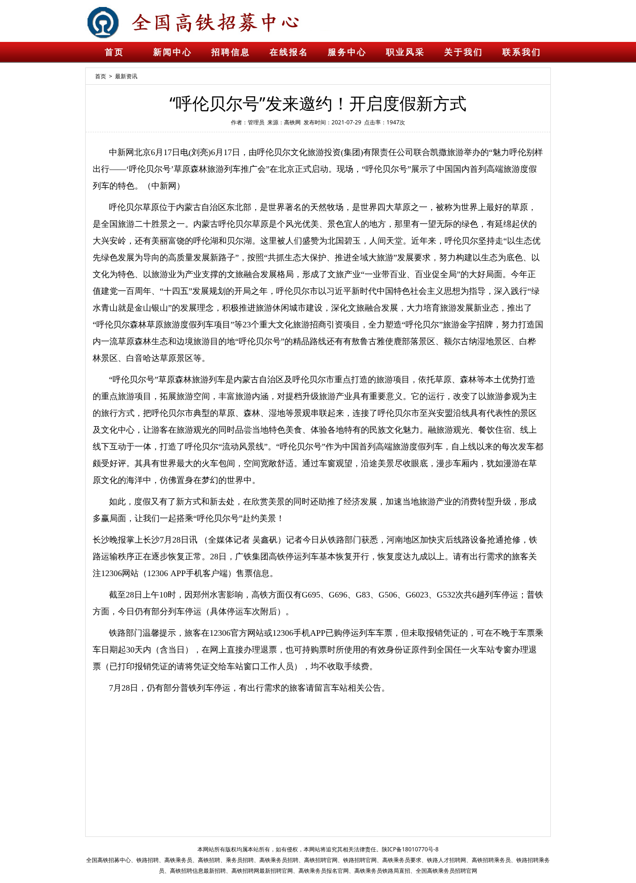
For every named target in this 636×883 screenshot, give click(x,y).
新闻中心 (172, 52)
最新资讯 (126, 76)
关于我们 (463, 52)
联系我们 (521, 52)
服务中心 (347, 52)
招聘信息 (230, 52)
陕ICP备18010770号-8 (410, 849)
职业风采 (405, 52)
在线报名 (289, 52)
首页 (114, 52)
